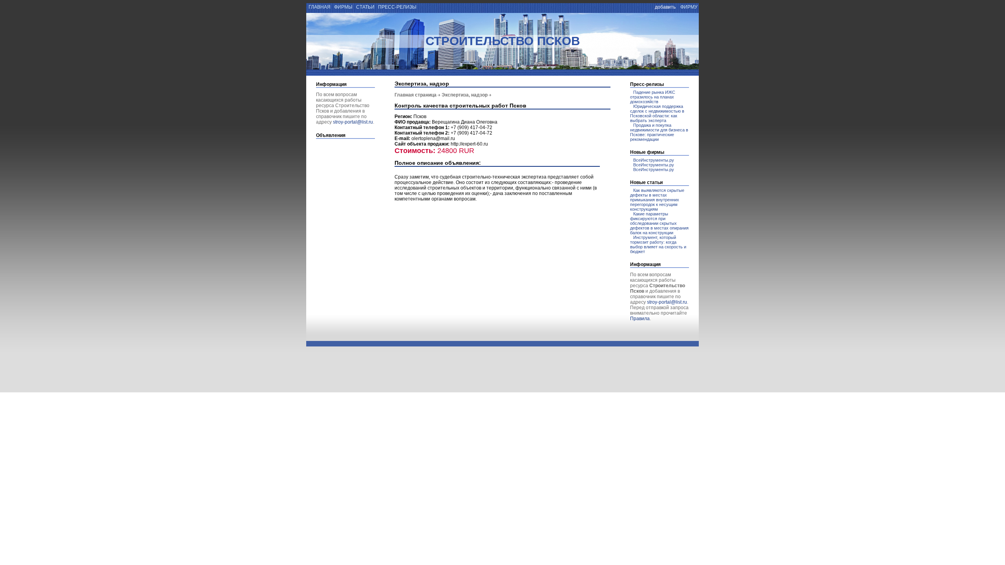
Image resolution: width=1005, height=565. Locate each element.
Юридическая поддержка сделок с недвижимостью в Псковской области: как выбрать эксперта (657, 113)
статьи (365, 7)
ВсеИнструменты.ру (653, 160)
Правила (640, 318)
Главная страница (416, 95)
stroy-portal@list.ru (353, 122)
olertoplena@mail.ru (433, 138)
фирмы (343, 7)
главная (319, 7)
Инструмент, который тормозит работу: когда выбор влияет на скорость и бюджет (658, 244)
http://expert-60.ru (469, 144)
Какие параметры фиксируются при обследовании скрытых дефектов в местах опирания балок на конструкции (659, 223)
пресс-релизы (397, 7)
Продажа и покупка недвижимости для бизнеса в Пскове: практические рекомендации (659, 132)
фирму (689, 7)
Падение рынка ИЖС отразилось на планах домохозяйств (652, 97)
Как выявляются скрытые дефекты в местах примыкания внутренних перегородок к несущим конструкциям (657, 199)
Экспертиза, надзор (465, 95)
